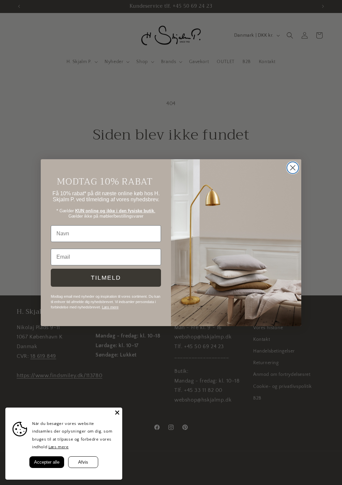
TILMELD (106, 277)
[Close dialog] (293, 168)
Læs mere (58, 447)
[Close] (117, 412)
